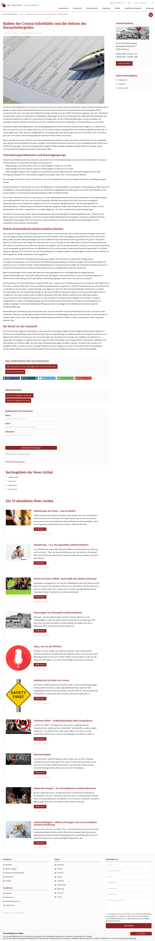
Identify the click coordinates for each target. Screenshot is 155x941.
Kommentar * (10, 432)
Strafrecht (77, 8)
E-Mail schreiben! (124, 63)
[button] (11, 378)
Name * (8, 415)
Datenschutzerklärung (125, 914)
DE (152, 3)
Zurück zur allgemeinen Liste (18, 400)
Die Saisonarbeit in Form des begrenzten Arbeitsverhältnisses (31, 366)
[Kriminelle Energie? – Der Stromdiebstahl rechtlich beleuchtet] (18, 803)
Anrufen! (151, 15)
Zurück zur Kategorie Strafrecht (19, 395)
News (129, 3)
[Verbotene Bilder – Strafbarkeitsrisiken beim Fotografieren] (18, 733)
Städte (117, 8)
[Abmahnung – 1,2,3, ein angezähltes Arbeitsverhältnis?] (18, 560)
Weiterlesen (40, 529)
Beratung (149, 8)
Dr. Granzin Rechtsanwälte (20, 5)
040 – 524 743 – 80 (117, 3)
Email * (7, 423)
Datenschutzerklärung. (127, 938)
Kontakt (136, 3)
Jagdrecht (106, 8)
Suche (145, 3)
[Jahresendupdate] (18, 764)
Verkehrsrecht (92, 8)
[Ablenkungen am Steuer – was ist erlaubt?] (18, 525)
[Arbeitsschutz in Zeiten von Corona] (18, 711)
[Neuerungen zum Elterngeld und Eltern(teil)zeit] (18, 628)
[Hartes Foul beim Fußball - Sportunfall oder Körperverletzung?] (18, 594)
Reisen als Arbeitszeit (15, 372)
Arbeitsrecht (63, 8)
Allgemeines (12, 485)
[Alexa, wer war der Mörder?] (18, 670)
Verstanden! (141, 934)
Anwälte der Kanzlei (133, 8)
